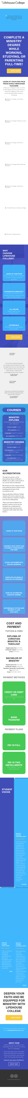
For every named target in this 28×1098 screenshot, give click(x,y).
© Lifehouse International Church (14, 1079)
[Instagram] (16, 1076)
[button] (25, 7)
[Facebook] (12, 1076)
